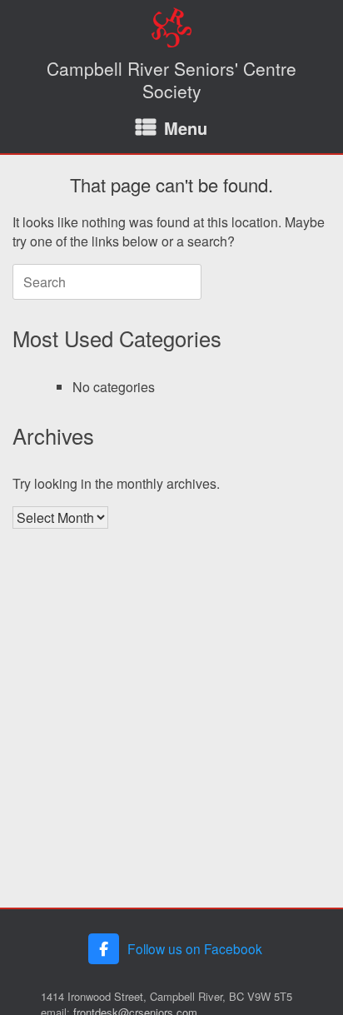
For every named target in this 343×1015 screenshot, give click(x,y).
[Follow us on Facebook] (103, 949)
